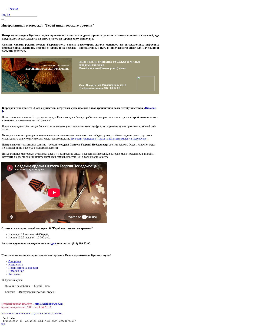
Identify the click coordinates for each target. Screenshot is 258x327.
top (3, 323)
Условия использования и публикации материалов (31, 313)
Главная (13, 8)
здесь (53, 243)
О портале (14, 261)
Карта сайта (15, 264)
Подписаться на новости (23, 267)
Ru (3, 14)
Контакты (14, 274)
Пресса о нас (16, 270)
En (8, 14)
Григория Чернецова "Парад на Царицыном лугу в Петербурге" (109, 138)
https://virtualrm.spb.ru (49, 303)
